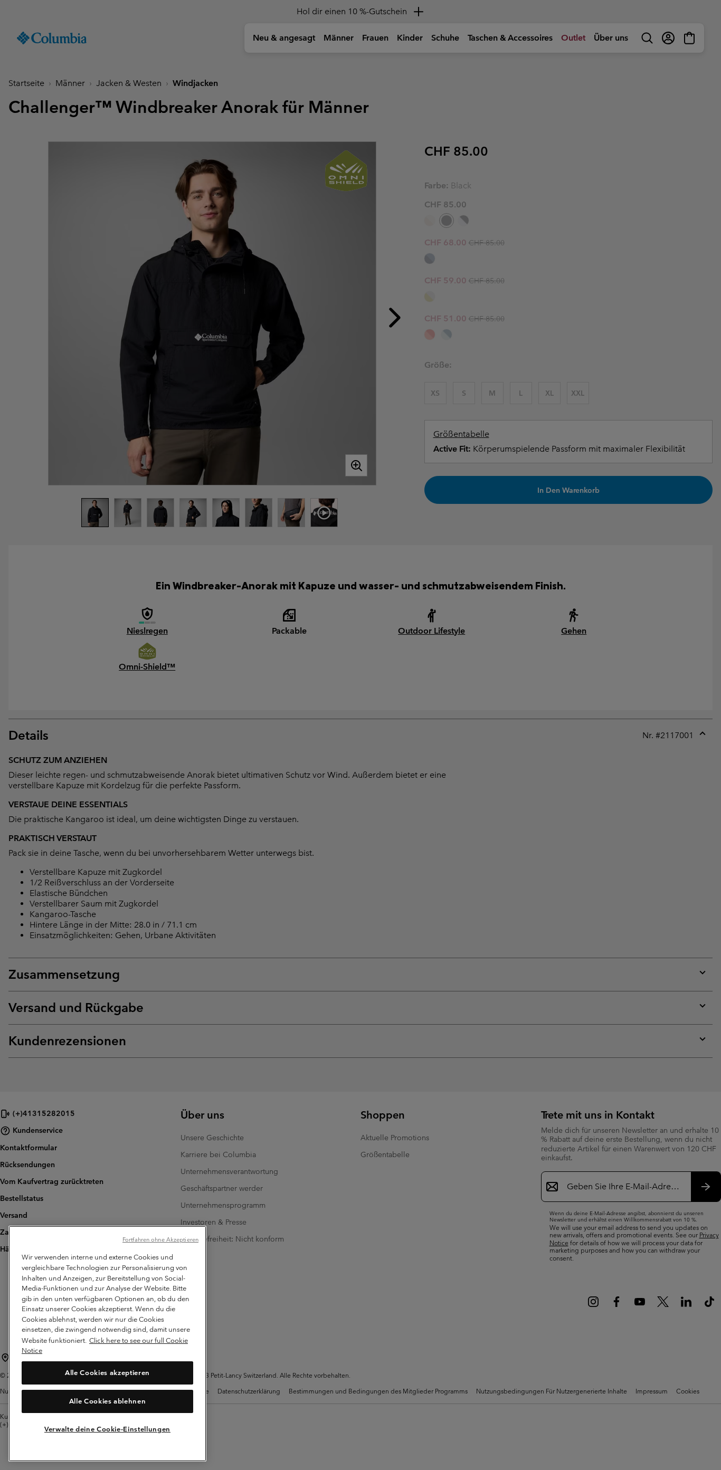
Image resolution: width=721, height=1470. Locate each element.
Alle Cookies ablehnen (107, 1401)
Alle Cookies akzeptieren (107, 1372)
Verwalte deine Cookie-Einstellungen (107, 1429)
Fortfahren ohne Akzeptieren (160, 1239)
